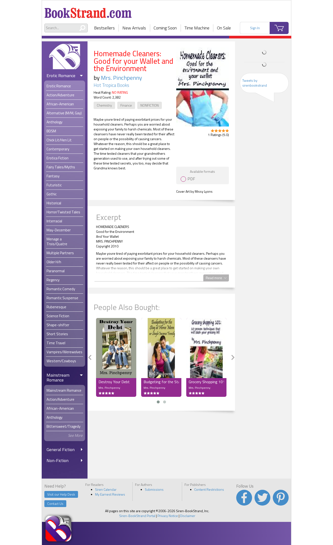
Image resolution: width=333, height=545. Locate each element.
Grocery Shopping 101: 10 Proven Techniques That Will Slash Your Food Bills (206, 381)
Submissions (154, 489)
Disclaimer (187, 515)
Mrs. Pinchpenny (121, 77)
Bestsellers (104, 28)
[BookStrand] (88, 11)
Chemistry (104, 105)
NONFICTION (149, 105)
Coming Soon (165, 28)
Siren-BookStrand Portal (137, 515)
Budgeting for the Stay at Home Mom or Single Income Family (161, 381)
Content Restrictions (209, 489)
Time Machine (197, 28)
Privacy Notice (167, 515)
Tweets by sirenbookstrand (254, 83)
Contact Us (55, 503)
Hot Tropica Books (111, 85)
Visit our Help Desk (61, 494)
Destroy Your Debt (114, 381)
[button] (158, 402)
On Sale (224, 28)
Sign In (255, 27)
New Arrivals (134, 28)
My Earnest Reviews (110, 494)
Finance (126, 105)
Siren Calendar (106, 489)
